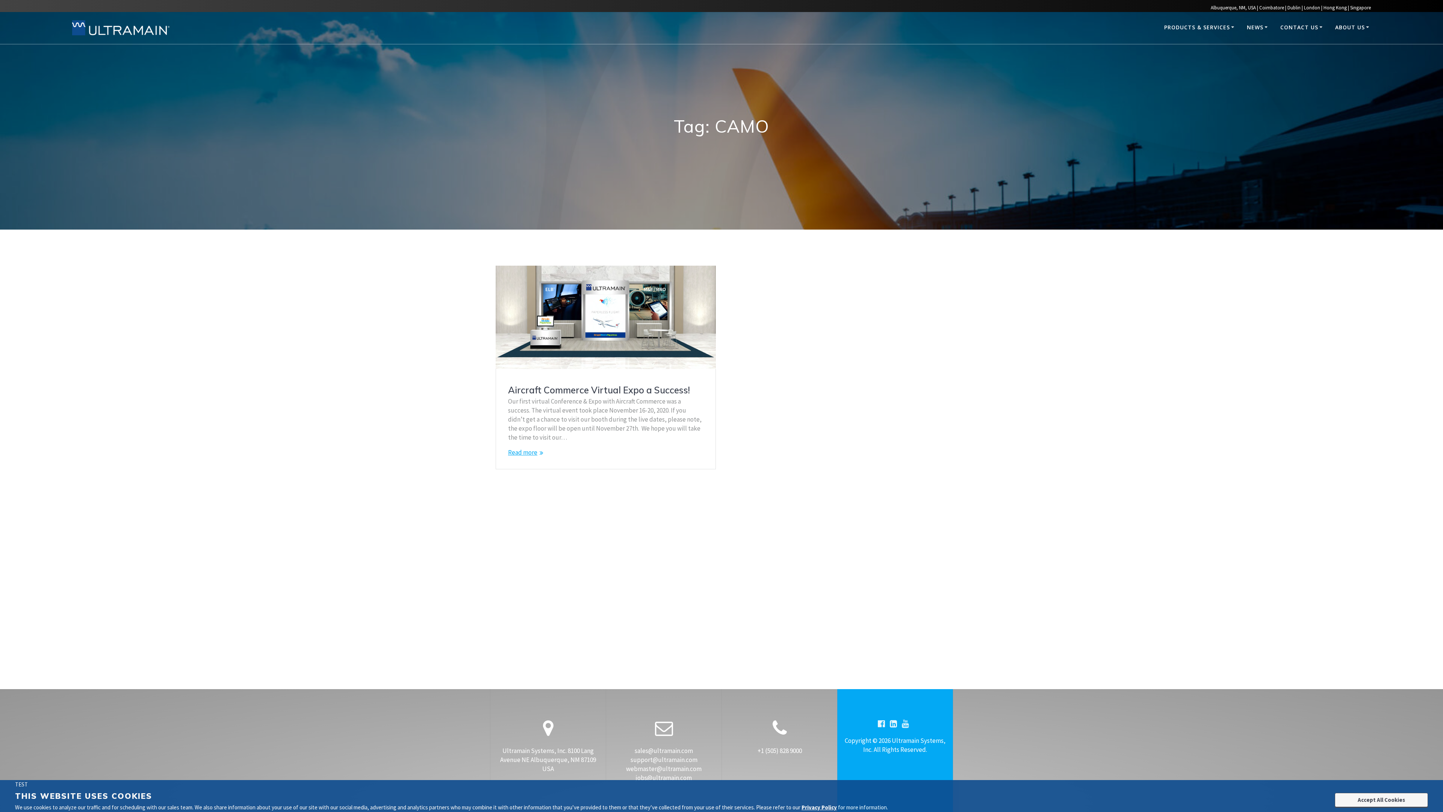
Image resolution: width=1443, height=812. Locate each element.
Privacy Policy (819, 807)
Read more (522, 452)
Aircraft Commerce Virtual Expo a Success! (599, 390)
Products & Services (1197, 27)
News (1255, 27)
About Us (1350, 27)
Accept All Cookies (1381, 799)
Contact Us (1299, 27)
